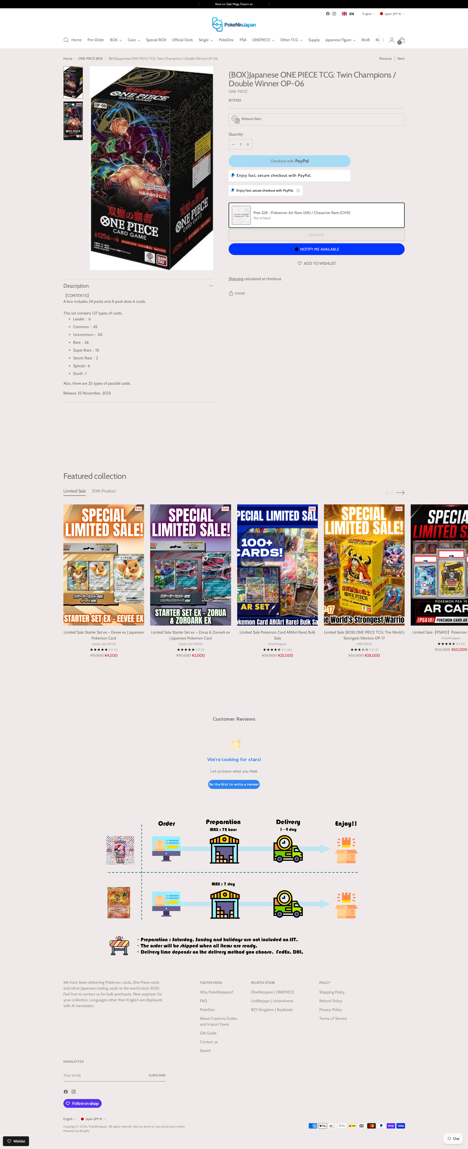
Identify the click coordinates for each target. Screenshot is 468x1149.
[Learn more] (298, 190)
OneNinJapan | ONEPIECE (272, 992)
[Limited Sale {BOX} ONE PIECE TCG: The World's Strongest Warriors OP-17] (364, 565)
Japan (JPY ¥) (393, 14)
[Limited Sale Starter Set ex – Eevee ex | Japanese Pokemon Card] (103, 565)
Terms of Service (333, 1018)
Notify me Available (319, 249)
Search (205, 1050)
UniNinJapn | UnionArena (272, 1001)
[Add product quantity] (248, 144)
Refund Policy (330, 1001)
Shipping (236, 278)
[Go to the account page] (392, 40)
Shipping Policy (332, 992)
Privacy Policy (330, 1009)
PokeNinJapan (98, 1126)
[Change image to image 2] (73, 121)
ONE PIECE (238, 91)
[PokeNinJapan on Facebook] (328, 13)
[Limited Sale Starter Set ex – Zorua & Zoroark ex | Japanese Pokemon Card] (190, 565)
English (367, 14)
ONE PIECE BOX (90, 58)
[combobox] (348, 14)
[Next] (269, 4)
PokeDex (207, 1009)
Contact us (209, 1042)
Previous (385, 58)
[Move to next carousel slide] (400, 445)
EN (351, 13)
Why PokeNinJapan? (216, 992)
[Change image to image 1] (73, 82)
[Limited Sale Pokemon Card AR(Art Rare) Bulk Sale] (277, 565)
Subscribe (157, 1075)
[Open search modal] (66, 40)
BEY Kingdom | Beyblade (272, 1009)
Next (401, 58)
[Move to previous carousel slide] (389, 445)
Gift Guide (208, 1033)
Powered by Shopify (76, 1131)
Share (240, 293)
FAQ (203, 1001)
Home (67, 58)
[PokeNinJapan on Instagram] (334, 13)
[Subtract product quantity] (233, 144)
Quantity (236, 134)
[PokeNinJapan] (234, 24)
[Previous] (198, 4)
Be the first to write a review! (234, 784)
